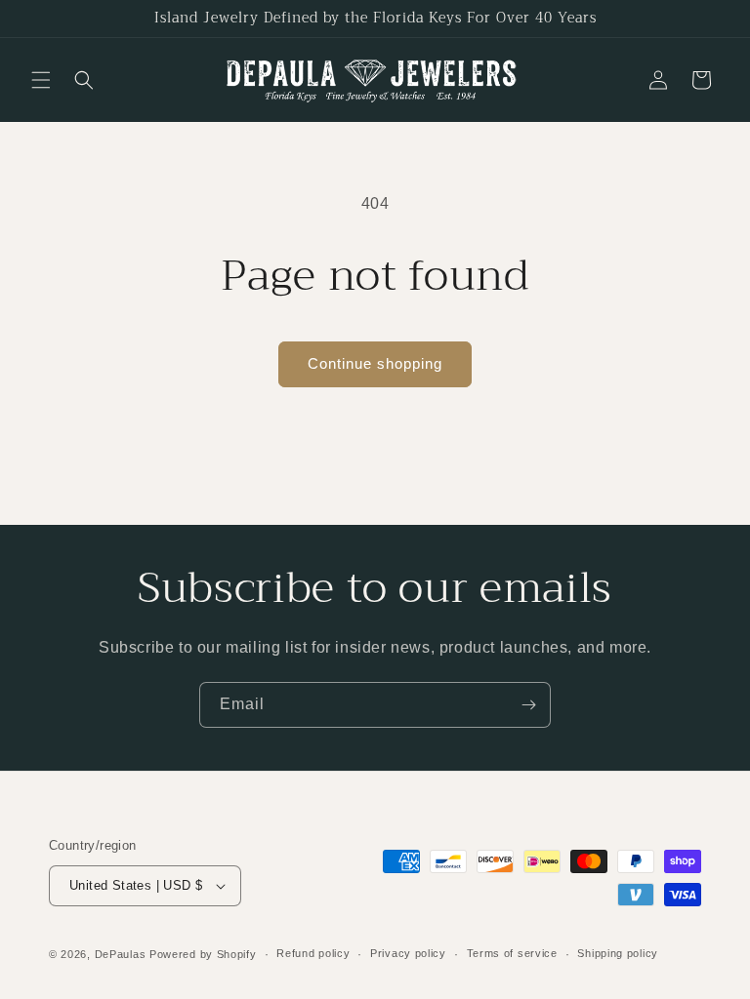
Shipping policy (617, 953)
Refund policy (313, 953)
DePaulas (120, 954)
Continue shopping (375, 363)
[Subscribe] (528, 705)
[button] (41, 80)
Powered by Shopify (203, 954)
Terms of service (512, 953)
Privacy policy (408, 953)
